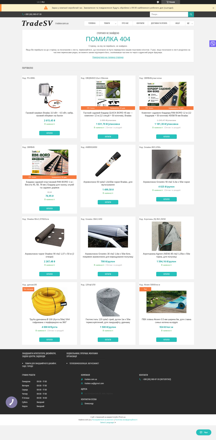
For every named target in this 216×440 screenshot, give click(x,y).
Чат (206, 432)
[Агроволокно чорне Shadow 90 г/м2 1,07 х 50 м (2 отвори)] (49, 236)
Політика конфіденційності (126, 420)
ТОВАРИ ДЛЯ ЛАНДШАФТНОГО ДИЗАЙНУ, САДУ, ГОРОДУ (39, 365)
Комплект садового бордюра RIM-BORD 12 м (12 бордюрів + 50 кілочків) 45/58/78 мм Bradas (166, 114)
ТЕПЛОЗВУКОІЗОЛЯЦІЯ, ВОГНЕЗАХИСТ (84, 363)
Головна (91, 23)
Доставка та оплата (159, 23)
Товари (107, 23)
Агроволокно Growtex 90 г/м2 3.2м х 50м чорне (166, 182)
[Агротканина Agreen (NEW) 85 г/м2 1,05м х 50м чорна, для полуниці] (166, 236)
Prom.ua (122, 417)
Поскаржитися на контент (103, 420)
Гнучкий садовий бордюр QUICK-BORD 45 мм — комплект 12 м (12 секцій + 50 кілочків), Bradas (108, 114)
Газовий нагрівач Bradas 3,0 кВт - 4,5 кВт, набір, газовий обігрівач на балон (49, 114)
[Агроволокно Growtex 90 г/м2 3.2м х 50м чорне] (166, 164)
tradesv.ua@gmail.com (94, 383)
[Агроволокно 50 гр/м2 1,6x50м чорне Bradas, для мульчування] (108, 164)
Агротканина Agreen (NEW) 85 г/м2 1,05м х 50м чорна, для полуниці (166, 255)
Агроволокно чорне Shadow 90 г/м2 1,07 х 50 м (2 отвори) (49, 255)
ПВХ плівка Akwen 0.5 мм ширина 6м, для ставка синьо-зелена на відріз (166, 321)
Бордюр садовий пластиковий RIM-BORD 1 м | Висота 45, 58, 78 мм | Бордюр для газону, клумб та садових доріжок (49, 185)
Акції (177, 23)
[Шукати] (191, 14)
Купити (49, 133)
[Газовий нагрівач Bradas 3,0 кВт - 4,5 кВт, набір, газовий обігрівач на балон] (49, 95)
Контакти (140, 23)
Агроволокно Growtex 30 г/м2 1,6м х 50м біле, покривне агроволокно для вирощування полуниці (108, 255)
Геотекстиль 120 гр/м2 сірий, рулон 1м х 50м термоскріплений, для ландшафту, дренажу (108, 321)
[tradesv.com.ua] (37, 23)
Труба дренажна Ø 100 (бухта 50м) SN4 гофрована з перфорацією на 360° (50, 321)
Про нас (125, 23)
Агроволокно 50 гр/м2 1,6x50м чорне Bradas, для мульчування (107, 183)
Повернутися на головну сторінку (108, 57)
